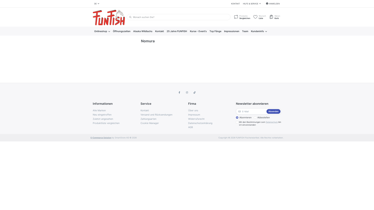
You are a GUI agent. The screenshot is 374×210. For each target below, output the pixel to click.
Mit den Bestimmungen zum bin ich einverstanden (260, 123)
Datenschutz (272, 122)
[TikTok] (194, 92)
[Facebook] (179, 92)
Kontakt (235, 3)
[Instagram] (187, 92)
